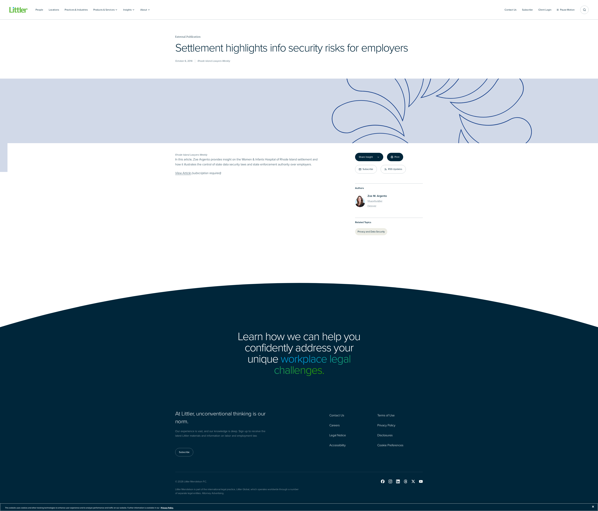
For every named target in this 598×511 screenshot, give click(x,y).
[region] (299, 507)
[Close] (593, 506)
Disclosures (385, 435)
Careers (334, 425)
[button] (383, 481)
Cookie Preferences (390, 445)
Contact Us (336, 415)
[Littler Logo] (18, 10)
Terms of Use (386, 415)
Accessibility (337, 445)
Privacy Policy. (167, 507)
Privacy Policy (386, 425)
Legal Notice (337, 435)
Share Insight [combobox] (366, 157)
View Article (183, 173)
